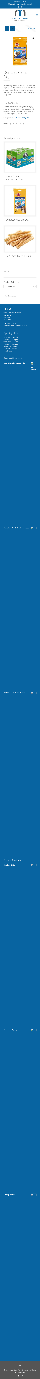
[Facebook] (18, 7)
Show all (32, 29)
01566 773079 (20, 2)
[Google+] (21, 7)
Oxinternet (21, 1372)
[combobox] (20, 286)
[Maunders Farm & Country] (20, 15)
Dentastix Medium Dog (17, 219)
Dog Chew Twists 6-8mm (19, 255)
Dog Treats (16, 117)
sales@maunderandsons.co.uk (21, 4)
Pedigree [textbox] (19, 286)
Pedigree (25, 117)
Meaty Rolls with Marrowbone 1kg (14, 178)
